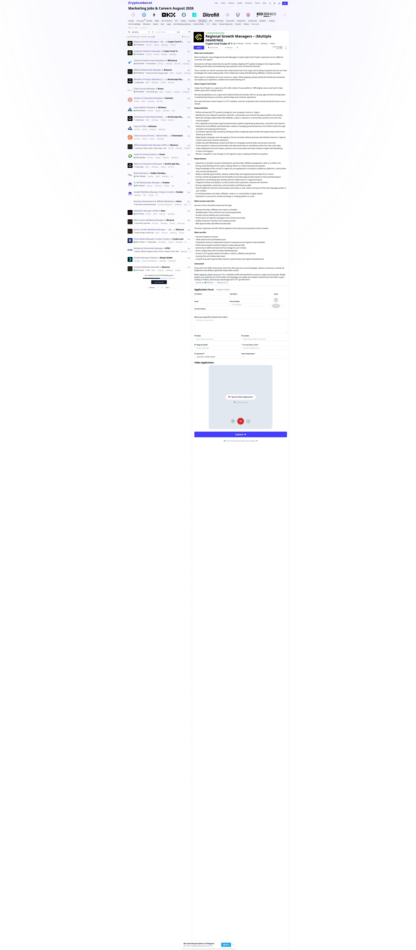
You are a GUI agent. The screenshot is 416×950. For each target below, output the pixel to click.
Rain (163, 211)
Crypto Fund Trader (176, 42)
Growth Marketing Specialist (146, 267)
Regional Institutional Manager (148, 164)
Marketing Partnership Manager (148, 248)
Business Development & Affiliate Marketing (153, 201)
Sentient (169, 98)
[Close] (233, 945)
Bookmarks (187, 37)
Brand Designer (141, 173)
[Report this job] (237, 47)
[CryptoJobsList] (140, 3)
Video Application (204, 362)
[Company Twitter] (232, 43)
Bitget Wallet (166, 258)
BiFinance (172, 60)
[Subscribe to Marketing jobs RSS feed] (154, 37)
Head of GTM (140, 126)
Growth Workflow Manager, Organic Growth (153, 192)
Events (257, 3)
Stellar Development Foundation (159, 173)
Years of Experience (247, 354)
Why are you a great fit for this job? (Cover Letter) (210, 317)
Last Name (233, 294)
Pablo (280, 47)
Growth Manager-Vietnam (145, 258)
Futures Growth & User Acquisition (149, 60)
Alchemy (162, 107)
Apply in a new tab (223, 289)
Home (130, 28)
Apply (199, 47)
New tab (229, 47)
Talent (223, 3)
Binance (168, 70)
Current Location (200, 309)
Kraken (166, 183)
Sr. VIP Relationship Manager (147, 183)
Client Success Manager (144, 89)
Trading (272, 43)
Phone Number (235, 301)
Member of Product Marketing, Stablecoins (149, 79)
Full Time (248, 43)
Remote (256, 43)
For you (141, 21)
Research (248, 3)
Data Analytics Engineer (144, 107)
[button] (159, 43)
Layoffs (239, 3)
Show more (255, 24)
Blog (264, 3)
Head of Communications (145, 154)
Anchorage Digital (176, 79)
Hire (285, 3)
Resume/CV (200, 354)
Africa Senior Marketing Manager (149, 220)
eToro (179, 201)
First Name (198, 294)
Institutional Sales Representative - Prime (149, 117)
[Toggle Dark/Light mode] (270, 3)
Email (196, 301)
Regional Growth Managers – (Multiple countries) (149, 42)
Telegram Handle (202, 345)
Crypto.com (177, 239)
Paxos (162, 154)
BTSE (168, 248)
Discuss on (204, 282)
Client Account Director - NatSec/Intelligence (151, 136)
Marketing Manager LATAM (146, 211)
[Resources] (274, 3)
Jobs (216, 3)
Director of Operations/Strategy (148, 98)
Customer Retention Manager (147, 51)
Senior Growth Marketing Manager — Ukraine (153, 230)
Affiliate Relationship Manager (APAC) (150, 145)
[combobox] (181, 32)
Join (227, 944)
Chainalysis (177, 136)
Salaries (231, 3)
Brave (160, 89)
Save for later (214, 47)
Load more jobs (159, 282)
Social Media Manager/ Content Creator (152, 239)
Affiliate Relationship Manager (147, 70)
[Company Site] (229, 43)
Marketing (264, 43)
